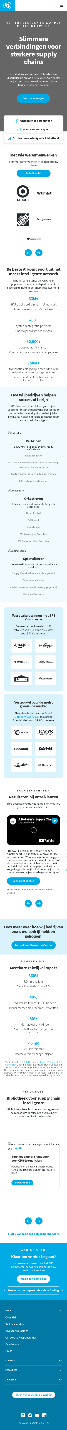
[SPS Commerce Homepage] (7, 5)
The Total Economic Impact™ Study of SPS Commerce (33, 1063)
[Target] (23, 193)
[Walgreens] (44, 220)
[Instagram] (23, 1415)
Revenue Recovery (33, 594)
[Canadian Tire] (34, 239)
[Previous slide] (28, 903)
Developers (12, 1344)
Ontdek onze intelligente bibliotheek (36, 138)
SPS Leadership (14, 1324)
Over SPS (10, 1317)
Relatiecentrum (33, 456)
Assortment (33, 527)
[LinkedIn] (44, 1415)
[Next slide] (39, 903)
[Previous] (28, 252)
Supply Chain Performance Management (33, 573)
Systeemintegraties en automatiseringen (33, 474)
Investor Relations (16, 1330)
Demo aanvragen (33, 98)
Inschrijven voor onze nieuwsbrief (33, 1394)
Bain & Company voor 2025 (33, 715)
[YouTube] (37, 1415)
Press (8, 1351)
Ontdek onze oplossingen (36, 121)
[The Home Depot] (23, 220)
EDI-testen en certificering (33, 481)
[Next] (39, 252)
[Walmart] (44, 193)
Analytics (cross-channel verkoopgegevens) (33, 587)
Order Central (33, 513)
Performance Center (34, 580)
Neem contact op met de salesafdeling (33, 1290)
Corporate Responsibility (20, 1337)
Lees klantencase (23, 881)
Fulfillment (33, 520)
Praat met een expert (36, 129)
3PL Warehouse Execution (33, 534)
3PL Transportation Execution (33, 541)
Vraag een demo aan (33, 1279)
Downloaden (22, 1183)
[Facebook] (30, 1415)
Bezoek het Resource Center (33, 945)
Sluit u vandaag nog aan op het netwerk (33, 1234)
